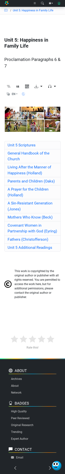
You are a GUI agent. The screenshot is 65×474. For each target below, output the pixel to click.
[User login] (59, 3)
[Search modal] (42, 3)
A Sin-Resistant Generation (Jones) (30, 206)
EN (13, 94)
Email (19, 457)
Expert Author (19, 438)
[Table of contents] (6, 10)
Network (16, 392)
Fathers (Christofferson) (28, 239)
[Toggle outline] (8, 86)
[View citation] (18, 86)
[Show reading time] (23, 94)
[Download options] (38, 86)
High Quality (19, 411)
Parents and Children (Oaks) (31, 181)
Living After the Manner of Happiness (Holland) (29, 170)
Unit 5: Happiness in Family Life (33, 10)
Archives (16, 379)
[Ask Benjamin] (56, 465)
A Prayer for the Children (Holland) (28, 192)
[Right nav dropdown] (35, 3)
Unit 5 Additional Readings (30, 247)
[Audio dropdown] (52, 86)
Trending (16, 432)
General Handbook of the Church (28, 156)
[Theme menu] (50, 3)
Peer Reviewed (20, 418)
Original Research (22, 425)
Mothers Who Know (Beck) (30, 217)
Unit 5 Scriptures (22, 145)
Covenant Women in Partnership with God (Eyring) (32, 228)
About (15, 385)
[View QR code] (27, 86)
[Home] (6, 3)
